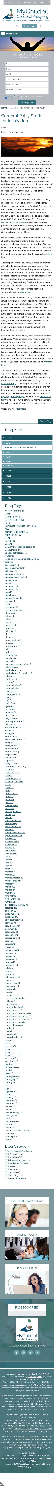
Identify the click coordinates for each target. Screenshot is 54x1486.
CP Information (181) (14, 1154)
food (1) (8, 775)
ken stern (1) (10, 851)
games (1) (9, 787)
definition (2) (10, 712)
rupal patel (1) (11, 965)
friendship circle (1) (14, 781)
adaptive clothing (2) (14, 574)
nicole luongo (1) (12, 899)
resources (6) (11, 959)
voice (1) (9, 1118)
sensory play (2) (12, 983)
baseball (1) (10, 625)
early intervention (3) (14, 727)
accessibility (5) (12, 565)
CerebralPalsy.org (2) (14, 520)
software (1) (10, 1001)
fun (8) (8, 784)
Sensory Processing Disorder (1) (20, 547)
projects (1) (10, 944)
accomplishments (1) (15, 568)
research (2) (10, 956)
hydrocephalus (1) (13, 835)
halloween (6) (11, 805)
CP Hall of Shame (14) (15, 1178)
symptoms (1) (11, 1061)
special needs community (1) (18, 1019)
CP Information (19, 409)
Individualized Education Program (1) (22, 526)
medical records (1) (14, 878)
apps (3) (9, 592)
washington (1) (12, 1121)
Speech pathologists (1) (16, 553)
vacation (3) (10, 1109)
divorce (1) (10, 724)
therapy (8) (10, 1082)
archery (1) (10, 601)
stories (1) (9, 1043)
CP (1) (8, 514)
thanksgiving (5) (12, 1076)
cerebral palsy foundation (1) (18, 673)
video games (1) (12, 1115)
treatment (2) (11, 1100)
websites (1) (10, 1124)
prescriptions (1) (12, 938)
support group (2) (13, 1052)
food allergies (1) (13, 778)
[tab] (27, 443)
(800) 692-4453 (18, 396)
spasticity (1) (11, 1004)
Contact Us (29, 26)
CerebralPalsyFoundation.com (36, 3)
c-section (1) (11, 655)
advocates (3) (11, 589)
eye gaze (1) (11, 763)
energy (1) (9, 742)
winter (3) (9, 1133)
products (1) (10, 941)
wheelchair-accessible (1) (17, 1130)
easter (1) (9, 730)
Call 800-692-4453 (27, 58)
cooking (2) (10, 691)
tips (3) (8, 1085)
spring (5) (9, 1031)
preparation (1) (12, 935)
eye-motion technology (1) (17, 766)
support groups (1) (13, 1055)
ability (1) (9, 562)
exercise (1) (10, 757)
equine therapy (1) (13, 751)
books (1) (9, 643)
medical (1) (10, 875)
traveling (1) (10, 1097)
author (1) (9, 616)
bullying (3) (10, 649)
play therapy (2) (12, 926)
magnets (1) (10, 869)
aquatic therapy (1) (13, 598)
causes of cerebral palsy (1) (18, 664)
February (9, 466)
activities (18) (11, 571)
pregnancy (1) (11, 932)
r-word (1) (9, 947)
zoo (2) (8, 1139)
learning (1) (10, 860)
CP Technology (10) (14, 1175)
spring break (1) (12, 1034)
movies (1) (10, 890)
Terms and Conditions (13, 96)
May (8, 452)
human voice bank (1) (15, 832)
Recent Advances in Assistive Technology (20, 447)
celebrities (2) (11, 667)
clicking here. (26, 292)
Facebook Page (8, 383)
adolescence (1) (12, 580)
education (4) (11, 736)
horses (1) (9, 829)
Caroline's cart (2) (13, 517)
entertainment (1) (13, 748)
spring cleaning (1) (13, 1037)
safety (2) (9, 968)
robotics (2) (10, 962)
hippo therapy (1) (13, 820)
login (2, 1484)
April (8, 457)
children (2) (10, 676)
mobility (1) (10, 887)
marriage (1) (10, 872)
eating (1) (9, 733)
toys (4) (8, 1088)
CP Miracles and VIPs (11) (17, 1163)
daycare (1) (10, 709)
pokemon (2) (11, 929)
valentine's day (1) (13, 1112)
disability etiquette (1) (15, 721)
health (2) (9, 808)
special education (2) (14, 1007)
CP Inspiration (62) (13, 1157)
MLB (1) (8, 529)
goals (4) (9, 796)
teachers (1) (10, 1064)
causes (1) (9, 661)
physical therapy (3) (14, 920)
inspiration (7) (11, 845)
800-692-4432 (37, 1346)
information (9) (12, 842)
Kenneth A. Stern (35, 1458)
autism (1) (9, 619)
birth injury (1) (11, 631)
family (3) (9, 769)
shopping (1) (10, 989)
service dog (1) (12, 986)
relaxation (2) (11, 953)
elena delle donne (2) (15, 739)
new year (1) (10, 896)
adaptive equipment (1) (16, 577)
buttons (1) (10, 652)
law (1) (8, 857)
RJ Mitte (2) (10, 541)
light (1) (8, 866)
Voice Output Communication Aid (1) (22, 559)
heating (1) (10, 814)
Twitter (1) (9, 556)
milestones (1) (11, 884)
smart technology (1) (14, 998)
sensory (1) (10, 980)
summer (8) (10, 1046)
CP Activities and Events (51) (18, 1151)
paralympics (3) (12, 914)
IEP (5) (8, 523)
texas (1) (9, 1073)
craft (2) (8, 700)
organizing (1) (11, 908)
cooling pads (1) (12, 694)
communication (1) (13, 685)
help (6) (8, 817)
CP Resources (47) (13, 1169)
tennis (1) (9, 1070)
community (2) (12, 688)
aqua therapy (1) (12, 595)
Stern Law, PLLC (35, 1377)
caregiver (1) (11, 658)
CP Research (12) (13, 1166)
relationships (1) (12, 950)
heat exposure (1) (13, 811)
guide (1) (9, 802)
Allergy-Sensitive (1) (14, 511)
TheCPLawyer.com (12, 3)
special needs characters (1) (18, 1016)
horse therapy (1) (13, 826)
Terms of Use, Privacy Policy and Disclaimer (22, 1382)
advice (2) (9, 583)
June (8, 443)
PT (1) (8, 538)
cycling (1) (9, 706)
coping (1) (9, 697)
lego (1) (8, 863)
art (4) (8, 604)
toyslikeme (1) (11, 1091)
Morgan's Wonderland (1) (16, 532)
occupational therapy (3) (16, 905)
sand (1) (8, 971)
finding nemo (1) (12, 772)
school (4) (9, 974)
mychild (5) (10, 893)
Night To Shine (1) (13, 535)
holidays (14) (11, 823)
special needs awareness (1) (18, 1013)
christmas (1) (11, 679)
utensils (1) (10, 1106)
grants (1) (9, 799)
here (22, 330)
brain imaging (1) (12, 646)
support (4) (10, 1049)
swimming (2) (11, 1058)
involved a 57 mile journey (13, 222)
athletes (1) (10, 613)
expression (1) (11, 760)
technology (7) (12, 1067)
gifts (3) (8, 790)
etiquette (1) (11, 754)
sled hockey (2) (12, 995)
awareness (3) (11, 622)
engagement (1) (12, 745)
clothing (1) (10, 682)
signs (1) (9, 992)
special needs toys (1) (15, 1022)
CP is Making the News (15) (17, 1160)
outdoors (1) (10, 911)
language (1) (11, 854)
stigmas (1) (10, 1040)
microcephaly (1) (13, 881)
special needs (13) (13, 1010)
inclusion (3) (10, 839)
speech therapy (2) (14, 1025)
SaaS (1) (9, 544)
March (8, 461)
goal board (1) (11, 793)
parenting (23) (11, 917)
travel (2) (9, 1094)
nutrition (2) (10, 902)
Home (4, 108)
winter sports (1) (12, 1136)
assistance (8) (11, 607)
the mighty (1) (11, 1079)
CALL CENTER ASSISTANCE (27, 1201)
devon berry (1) (12, 715)
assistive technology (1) (16, 610)
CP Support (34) (12, 1172)
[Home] (26, 13)
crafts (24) (10, 703)
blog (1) (8, 634)
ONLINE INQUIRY (27, 1234)
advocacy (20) (11, 586)
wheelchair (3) (11, 1127)
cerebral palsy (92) (13, 670)
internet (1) (10, 848)
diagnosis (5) (11, 718)
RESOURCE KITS (27, 1268)
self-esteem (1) (12, 977)
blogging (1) (10, 637)
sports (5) (9, 1028)
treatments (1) (11, 1103)
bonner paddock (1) (14, 640)
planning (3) (10, 923)
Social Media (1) (12, 550)
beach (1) (9, 628)
